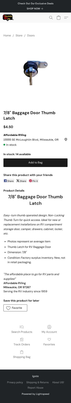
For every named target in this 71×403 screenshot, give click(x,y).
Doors (31, 35)
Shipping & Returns (37, 382)
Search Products (21, 332)
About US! (58, 382)
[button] (8, 18)
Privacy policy (15, 382)
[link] (35, 9)
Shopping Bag (22, 357)
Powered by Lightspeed (35, 393)
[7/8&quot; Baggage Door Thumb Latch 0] (35, 72)
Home (7, 35)
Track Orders (22, 344)
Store (19, 35)
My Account (49, 332)
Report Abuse (35, 387)
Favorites (49, 344)
